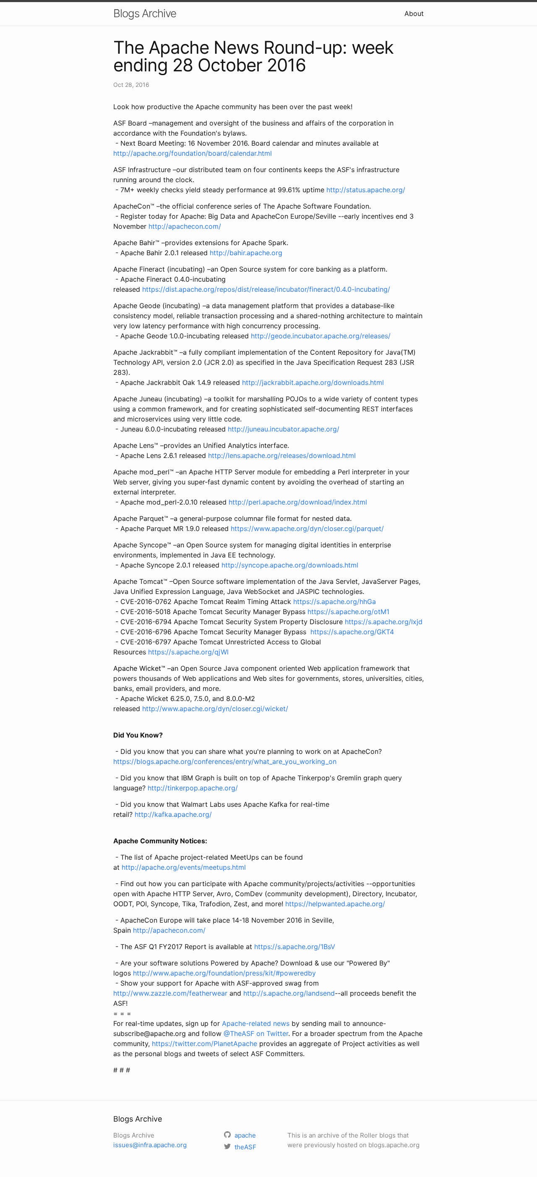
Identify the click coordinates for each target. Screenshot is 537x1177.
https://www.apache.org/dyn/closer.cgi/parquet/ (307, 528)
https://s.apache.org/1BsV (294, 946)
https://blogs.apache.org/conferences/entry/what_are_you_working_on (224, 761)
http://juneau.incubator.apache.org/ (283, 429)
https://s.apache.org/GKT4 (352, 632)
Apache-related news (255, 1023)
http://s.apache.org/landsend (289, 993)
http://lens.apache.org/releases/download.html (282, 455)
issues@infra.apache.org (150, 1145)
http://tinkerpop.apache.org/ (193, 788)
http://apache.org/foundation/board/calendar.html (192, 153)
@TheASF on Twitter (256, 1033)
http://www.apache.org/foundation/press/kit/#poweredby (224, 973)
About (414, 13)
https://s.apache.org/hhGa (334, 601)
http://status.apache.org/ (365, 190)
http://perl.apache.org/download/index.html (298, 502)
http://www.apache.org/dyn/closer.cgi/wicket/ (215, 708)
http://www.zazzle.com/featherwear (170, 993)
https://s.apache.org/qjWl (188, 652)
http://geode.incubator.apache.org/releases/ (321, 336)
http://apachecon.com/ (185, 226)
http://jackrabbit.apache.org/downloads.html (313, 382)
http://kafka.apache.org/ (173, 814)
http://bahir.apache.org (246, 252)
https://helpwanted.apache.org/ (335, 904)
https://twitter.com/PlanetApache (204, 1043)
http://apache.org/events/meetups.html (184, 867)
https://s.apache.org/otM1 (348, 611)
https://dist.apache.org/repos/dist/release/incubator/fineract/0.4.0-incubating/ (266, 289)
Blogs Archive (144, 13)
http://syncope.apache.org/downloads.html (290, 565)
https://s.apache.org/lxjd (383, 621)
